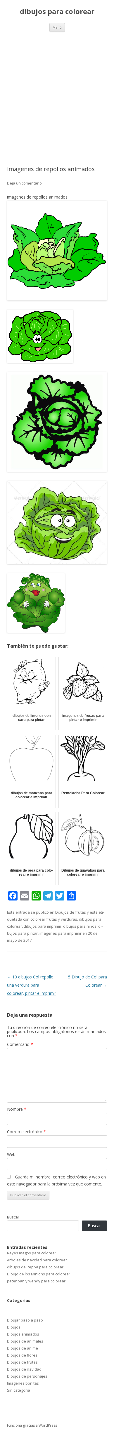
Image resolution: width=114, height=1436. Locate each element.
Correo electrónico (26, 1131)
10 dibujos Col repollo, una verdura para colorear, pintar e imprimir (31, 985)
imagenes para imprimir (60, 933)
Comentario (20, 1044)
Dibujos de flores (22, 1355)
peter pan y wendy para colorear (36, 1281)
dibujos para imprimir (42, 926)
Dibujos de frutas (70, 912)
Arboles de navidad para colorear (37, 1260)
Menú (57, 27)
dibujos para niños (79, 926)
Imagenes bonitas (23, 1383)
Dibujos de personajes (27, 1376)
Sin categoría (18, 1390)
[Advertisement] (57, 92)
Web (11, 1154)
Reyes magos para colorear (31, 1253)
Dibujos (13, 1327)
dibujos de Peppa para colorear (35, 1267)
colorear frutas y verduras (53, 919)
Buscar (13, 1217)
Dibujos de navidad (24, 1369)
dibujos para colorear (57, 11)
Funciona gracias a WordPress (32, 1425)
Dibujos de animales (25, 1341)
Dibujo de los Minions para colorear (38, 1274)
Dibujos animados (23, 1334)
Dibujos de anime (22, 1348)
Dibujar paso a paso (25, 1320)
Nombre (16, 1109)
